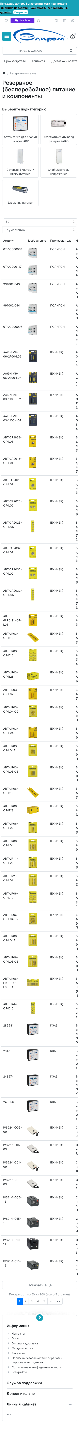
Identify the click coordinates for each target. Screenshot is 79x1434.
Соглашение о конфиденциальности (36, 1367)
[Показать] (39, 1317)
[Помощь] (65, 21)
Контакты (38, 61)
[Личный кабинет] (73, 21)
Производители (15, 61)
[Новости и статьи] (56, 21)
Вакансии (18, 1353)
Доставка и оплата (64, 61)
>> (58, 1301)
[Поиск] (71, 50)
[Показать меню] (6, 36)
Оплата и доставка (25, 1343)
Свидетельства (22, 1348)
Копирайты (19, 1372)
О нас (16, 1338)
